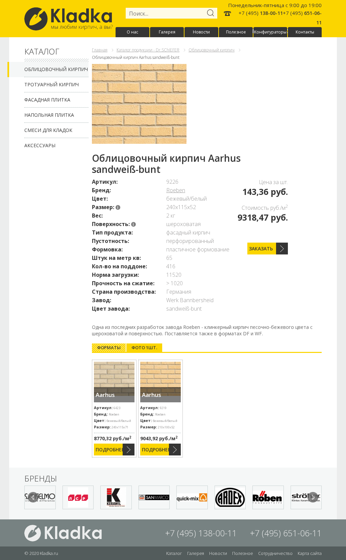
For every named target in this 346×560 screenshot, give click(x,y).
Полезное (236, 32)
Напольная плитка (49, 115)
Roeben (175, 190)
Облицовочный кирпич (56, 69)
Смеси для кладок (48, 130)
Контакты (305, 32)
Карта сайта (310, 553)
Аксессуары (39, 145)
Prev (33, 497)
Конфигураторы (270, 32)
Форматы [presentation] (109, 347)
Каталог (174, 553)
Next (312, 497)
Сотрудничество (275, 553)
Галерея (167, 32)
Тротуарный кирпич (51, 84)
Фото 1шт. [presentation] (144, 347)
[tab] (109, 347)
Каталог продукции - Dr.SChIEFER (148, 50)
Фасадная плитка (47, 99)
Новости (201, 32)
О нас (132, 32)
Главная (99, 50)
